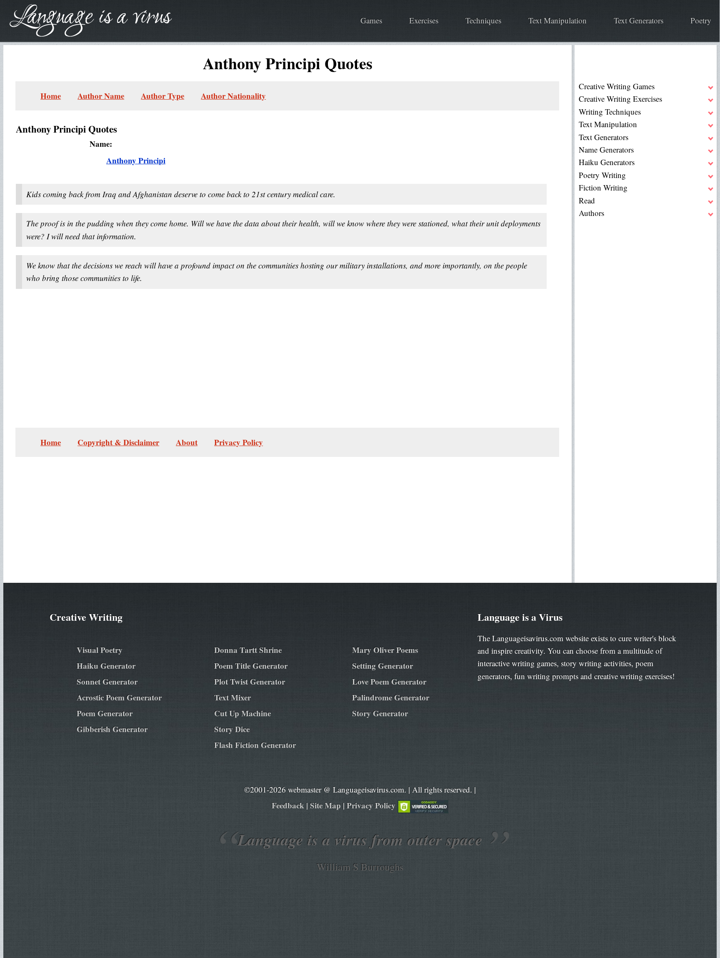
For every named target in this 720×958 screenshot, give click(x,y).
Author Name (101, 95)
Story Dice (232, 729)
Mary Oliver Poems (385, 649)
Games (371, 20)
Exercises (423, 20)
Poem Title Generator (251, 665)
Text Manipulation (557, 20)
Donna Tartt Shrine (248, 649)
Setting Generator (382, 665)
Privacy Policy (238, 442)
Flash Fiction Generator (255, 744)
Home (50, 95)
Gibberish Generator (112, 729)
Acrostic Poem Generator (119, 697)
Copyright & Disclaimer (118, 442)
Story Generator (380, 713)
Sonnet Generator (107, 681)
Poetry (700, 20)
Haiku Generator (106, 665)
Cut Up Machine (242, 713)
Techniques (483, 20)
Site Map (325, 805)
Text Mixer (232, 697)
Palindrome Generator (390, 697)
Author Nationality (233, 95)
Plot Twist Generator (249, 681)
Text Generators (638, 20)
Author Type (162, 95)
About (187, 442)
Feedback (288, 805)
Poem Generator (104, 713)
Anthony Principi (135, 160)
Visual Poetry (99, 649)
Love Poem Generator (389, 681)
